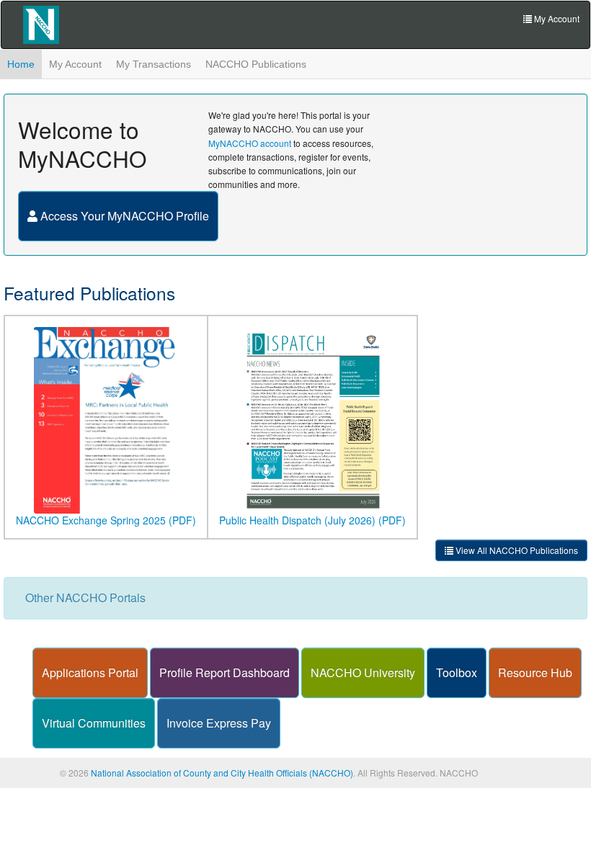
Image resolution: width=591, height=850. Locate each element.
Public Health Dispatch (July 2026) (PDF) (312, 520)
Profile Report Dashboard (224, 672)
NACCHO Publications (255, 64)
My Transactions (153, 64)
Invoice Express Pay (218, 723)
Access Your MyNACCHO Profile (123, 215)
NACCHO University (363, 672)
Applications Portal (90, 672)
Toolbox (456, 672)
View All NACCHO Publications (515, 550)
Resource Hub (535, 672)
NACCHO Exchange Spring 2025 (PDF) (106, 520)
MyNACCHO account (249, 143)
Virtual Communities (94, 723)
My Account (75, 64)
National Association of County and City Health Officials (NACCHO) (222, 772)
